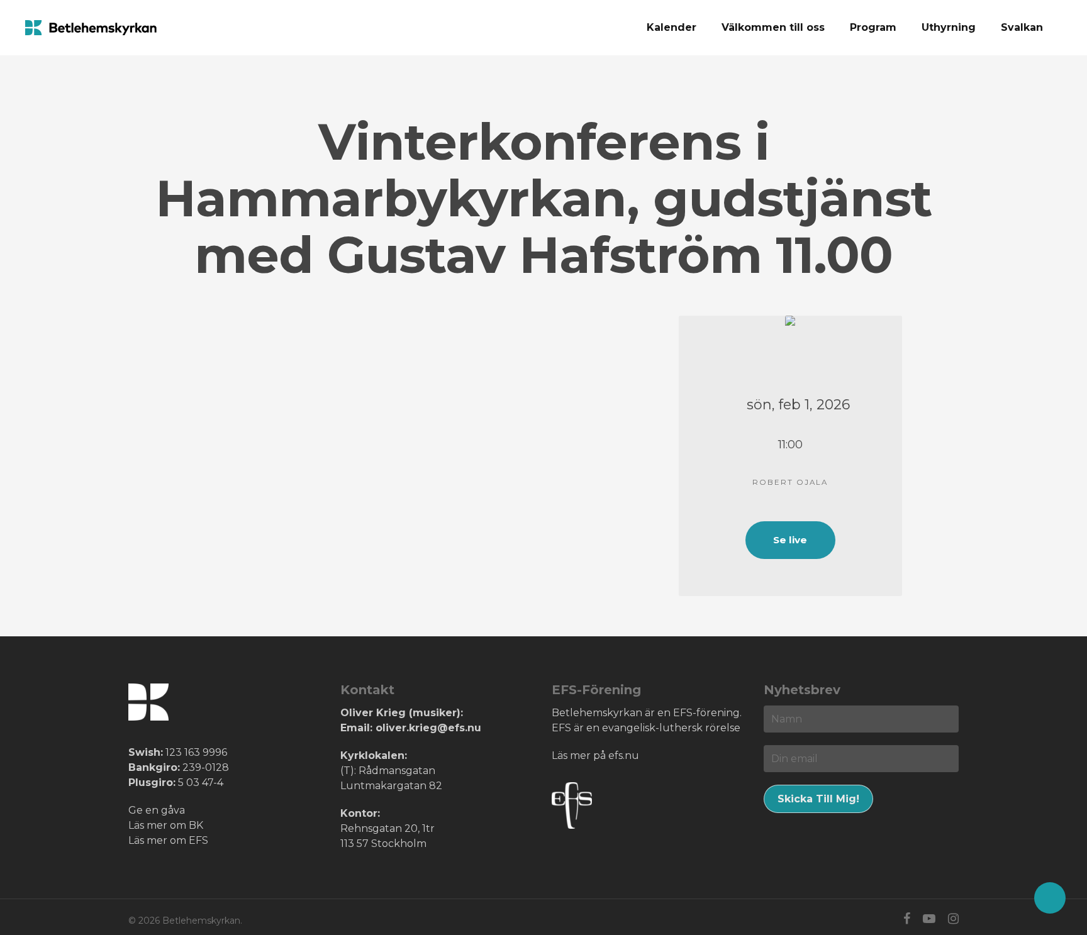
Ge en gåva (156, 810)
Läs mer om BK (165, 825)
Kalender (671, 27)
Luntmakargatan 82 (391, 786)
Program (873, 27)
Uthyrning (949, 27)
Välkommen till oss (773, 27)
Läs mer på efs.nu (595, 755)
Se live (790, 540)
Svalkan (1022, 27)
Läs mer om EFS (168, 840)
